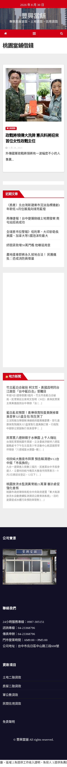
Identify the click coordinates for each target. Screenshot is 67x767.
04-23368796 (26, 628)
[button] (61, 33)
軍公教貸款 (11, 128)
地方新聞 (15, 376)
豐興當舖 (33, 16)
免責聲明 (9, 722)
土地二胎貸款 (12, 677)
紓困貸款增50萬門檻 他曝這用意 (28, 245)
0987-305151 (35, 622)
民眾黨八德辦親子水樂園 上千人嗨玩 (31, 438)
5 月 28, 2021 (16, 148)
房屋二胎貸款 (12, 686)
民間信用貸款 (12, 703)
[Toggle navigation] (34, 33)
